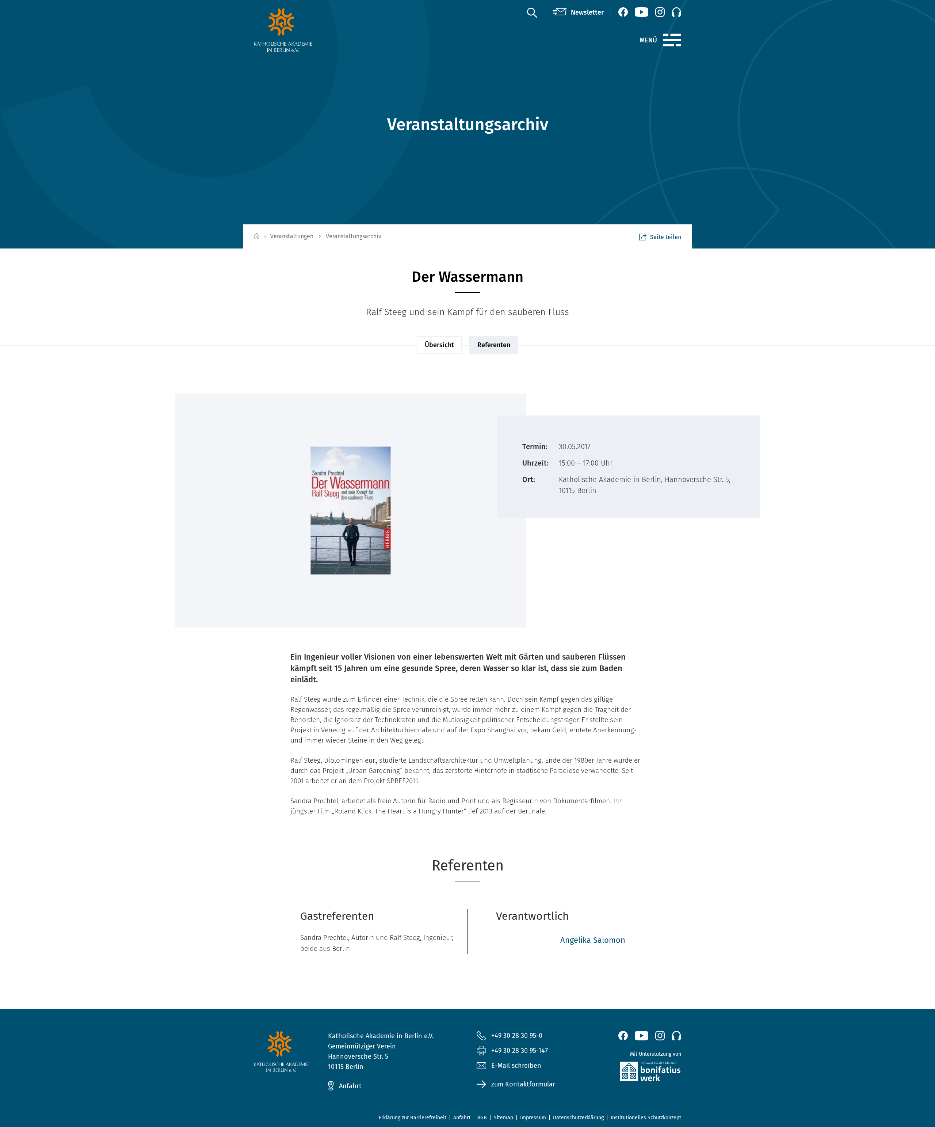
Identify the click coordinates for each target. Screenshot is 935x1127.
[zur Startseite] (300, 30)
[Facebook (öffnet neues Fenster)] (623, 12)
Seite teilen (665, 237)
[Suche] (531, 12)
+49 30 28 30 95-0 (516, 1036)
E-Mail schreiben (516, 1066)
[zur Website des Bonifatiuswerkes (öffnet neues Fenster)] (634, 1073)
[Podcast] (676, 12)
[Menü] (672, 40)
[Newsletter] (578, 12)
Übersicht (439, 345)
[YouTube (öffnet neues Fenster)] (641, 12)
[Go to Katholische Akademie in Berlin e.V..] (256, 236)
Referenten (493, 345)
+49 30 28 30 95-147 (519, 1051)
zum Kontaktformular (523, 1084)
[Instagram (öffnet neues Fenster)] (660, 12)
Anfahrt (350, 1086)
